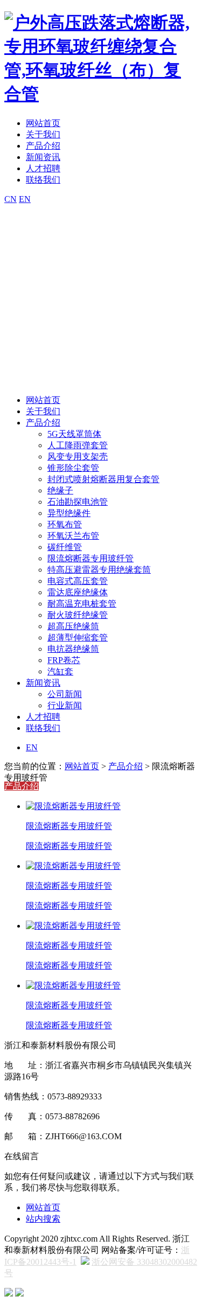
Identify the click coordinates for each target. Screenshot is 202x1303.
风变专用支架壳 (77, 456)
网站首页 (43, 123)
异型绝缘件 (68, 513)
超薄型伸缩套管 (77, 637)
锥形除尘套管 (73, 467)
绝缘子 (60, 490)
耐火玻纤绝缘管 (77, 614)
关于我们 (43, 134)
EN (25, 199)
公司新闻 (64, 694)
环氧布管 (64, 524)
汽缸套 (60, 671)
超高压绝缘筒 (73, 626)
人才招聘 (43, 168)
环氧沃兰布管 (73, 535)
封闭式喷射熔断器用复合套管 (103, 479)
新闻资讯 (43, 157)
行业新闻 (64, 705)
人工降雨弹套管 (77, 445)
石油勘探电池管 (77, 501)
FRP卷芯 (63, 660)
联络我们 (43, 179)
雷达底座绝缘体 (77, 592)
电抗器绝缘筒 (73, 648)
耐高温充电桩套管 (81, 603)
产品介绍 (43, 145)
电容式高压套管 (77, 581)
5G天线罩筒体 (74, 433)
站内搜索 (43, 1218)
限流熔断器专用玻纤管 (90, 558)
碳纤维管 (64, 547)
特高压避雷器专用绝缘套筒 (99, 569)
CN (10, 199)
